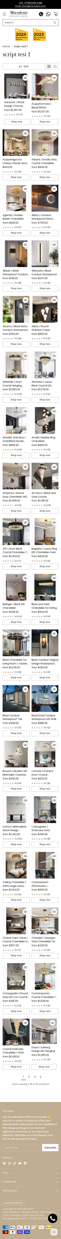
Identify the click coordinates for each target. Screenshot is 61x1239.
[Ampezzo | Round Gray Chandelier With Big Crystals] (16, 476)
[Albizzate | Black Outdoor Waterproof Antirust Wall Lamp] (45, 253)
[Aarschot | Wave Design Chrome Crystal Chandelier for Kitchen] (17, 86)
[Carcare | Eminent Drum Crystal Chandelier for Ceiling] (45, 754)
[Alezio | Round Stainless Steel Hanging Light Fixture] (45, 309)
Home (6, 46)
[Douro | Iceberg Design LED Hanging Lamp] (44, 1031)
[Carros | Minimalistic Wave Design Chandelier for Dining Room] (16, 809)
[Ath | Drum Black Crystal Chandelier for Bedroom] (16, 531)
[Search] (54, 22)
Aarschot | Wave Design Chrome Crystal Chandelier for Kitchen (15, 108)
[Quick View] (25, 78)
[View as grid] (49, 66)
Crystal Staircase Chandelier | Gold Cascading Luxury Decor (13, 1054)
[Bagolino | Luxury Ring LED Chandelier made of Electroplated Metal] (45, 531)
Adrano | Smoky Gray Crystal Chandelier (44, 161)
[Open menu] (4, 14)
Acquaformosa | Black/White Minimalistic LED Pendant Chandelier (44, 109)
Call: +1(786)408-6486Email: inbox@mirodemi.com (30, 4)
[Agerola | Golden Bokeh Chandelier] (16, 198)
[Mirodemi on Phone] (41, 14)
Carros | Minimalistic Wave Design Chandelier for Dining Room (15, 832)
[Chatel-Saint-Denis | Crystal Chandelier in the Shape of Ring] (16, 920)
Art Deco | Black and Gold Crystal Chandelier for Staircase (44, 498)
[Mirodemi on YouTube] (20, 1163)
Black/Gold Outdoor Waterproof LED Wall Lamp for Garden (44, 719)
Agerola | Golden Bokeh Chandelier (13, 217)
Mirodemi (28, 1208)
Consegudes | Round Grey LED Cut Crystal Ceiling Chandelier (15, 997)
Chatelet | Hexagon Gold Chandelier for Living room (43, 941)
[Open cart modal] (55, 14)
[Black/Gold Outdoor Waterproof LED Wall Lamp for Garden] (45, 698)
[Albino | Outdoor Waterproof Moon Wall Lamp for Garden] (45, 198)
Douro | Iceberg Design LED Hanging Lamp (43, 1051)
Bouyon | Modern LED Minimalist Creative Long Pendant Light (15, 774)
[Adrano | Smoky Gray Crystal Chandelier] (45, 142)
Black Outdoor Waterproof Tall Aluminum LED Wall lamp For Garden (14, 721)
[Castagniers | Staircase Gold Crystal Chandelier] (45, 809)
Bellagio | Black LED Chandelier (14, 606)
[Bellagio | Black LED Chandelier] (16, 587)
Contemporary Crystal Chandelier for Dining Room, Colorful (45, 997)
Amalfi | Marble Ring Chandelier (43, 439)
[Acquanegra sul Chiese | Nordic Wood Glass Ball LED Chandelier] (16, 142)
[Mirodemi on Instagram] (9, 1163)
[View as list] (55, 66)
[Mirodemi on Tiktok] (15, 1163)
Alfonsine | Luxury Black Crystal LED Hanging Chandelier (43, 385)
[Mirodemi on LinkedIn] (25, 1163)
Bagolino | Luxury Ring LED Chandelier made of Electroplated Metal (44, 554)
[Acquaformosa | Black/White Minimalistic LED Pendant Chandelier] (45, 87)
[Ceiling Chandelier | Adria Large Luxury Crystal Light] (16, 865)
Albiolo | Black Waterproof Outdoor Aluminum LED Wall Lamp (15, 276)
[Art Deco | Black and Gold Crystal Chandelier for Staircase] (45, 476)
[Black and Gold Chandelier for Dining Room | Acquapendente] (45, 587)
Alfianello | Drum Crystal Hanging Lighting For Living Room (13, 387)
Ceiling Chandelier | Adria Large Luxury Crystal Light (14, 885)
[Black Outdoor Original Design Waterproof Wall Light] (45, 642)
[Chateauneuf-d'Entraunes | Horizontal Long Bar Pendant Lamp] (45, 865)
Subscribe (50, 1147)
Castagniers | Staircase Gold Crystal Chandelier (43, 830)
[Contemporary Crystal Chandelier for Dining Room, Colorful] (45, 976)
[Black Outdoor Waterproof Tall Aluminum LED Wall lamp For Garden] (16, 698)
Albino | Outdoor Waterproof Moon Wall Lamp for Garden (45, 218)
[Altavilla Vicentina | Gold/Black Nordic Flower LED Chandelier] (16, 420)
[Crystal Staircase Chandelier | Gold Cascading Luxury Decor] (16, 1032)
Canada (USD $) (13, 1202)
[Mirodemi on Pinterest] (4, 1163)
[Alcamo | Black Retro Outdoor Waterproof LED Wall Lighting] (16, 309)
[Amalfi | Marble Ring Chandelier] (45, 420)
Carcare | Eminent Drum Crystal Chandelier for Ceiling (45, 774)
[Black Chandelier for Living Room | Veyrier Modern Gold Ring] (16, 642)
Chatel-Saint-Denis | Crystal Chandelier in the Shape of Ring (15, 941)
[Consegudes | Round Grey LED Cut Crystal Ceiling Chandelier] (16, 976)
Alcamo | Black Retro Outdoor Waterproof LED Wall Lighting (15, 330)
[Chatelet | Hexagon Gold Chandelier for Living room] (45, 920)
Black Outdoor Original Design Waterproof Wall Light (45, 663)
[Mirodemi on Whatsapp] (48, 14)
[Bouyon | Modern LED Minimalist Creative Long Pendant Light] (16, 754)
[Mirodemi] (18, 14)
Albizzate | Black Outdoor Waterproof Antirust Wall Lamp (44, 274)
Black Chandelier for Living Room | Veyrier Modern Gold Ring (15, 663)
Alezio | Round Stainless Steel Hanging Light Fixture (44, 330)
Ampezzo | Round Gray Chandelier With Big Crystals (15, 496)
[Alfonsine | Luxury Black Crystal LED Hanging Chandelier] (45, 365)
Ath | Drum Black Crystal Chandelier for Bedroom (16, 552)
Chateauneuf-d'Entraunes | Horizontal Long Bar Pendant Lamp (43, 887)
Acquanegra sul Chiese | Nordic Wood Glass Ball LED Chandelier (16, 165)
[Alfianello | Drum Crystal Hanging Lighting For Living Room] (16, 365)
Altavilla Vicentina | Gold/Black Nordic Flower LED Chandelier (15, 441)
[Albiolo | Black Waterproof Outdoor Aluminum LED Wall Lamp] (16, 253)
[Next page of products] (40, 1077)
